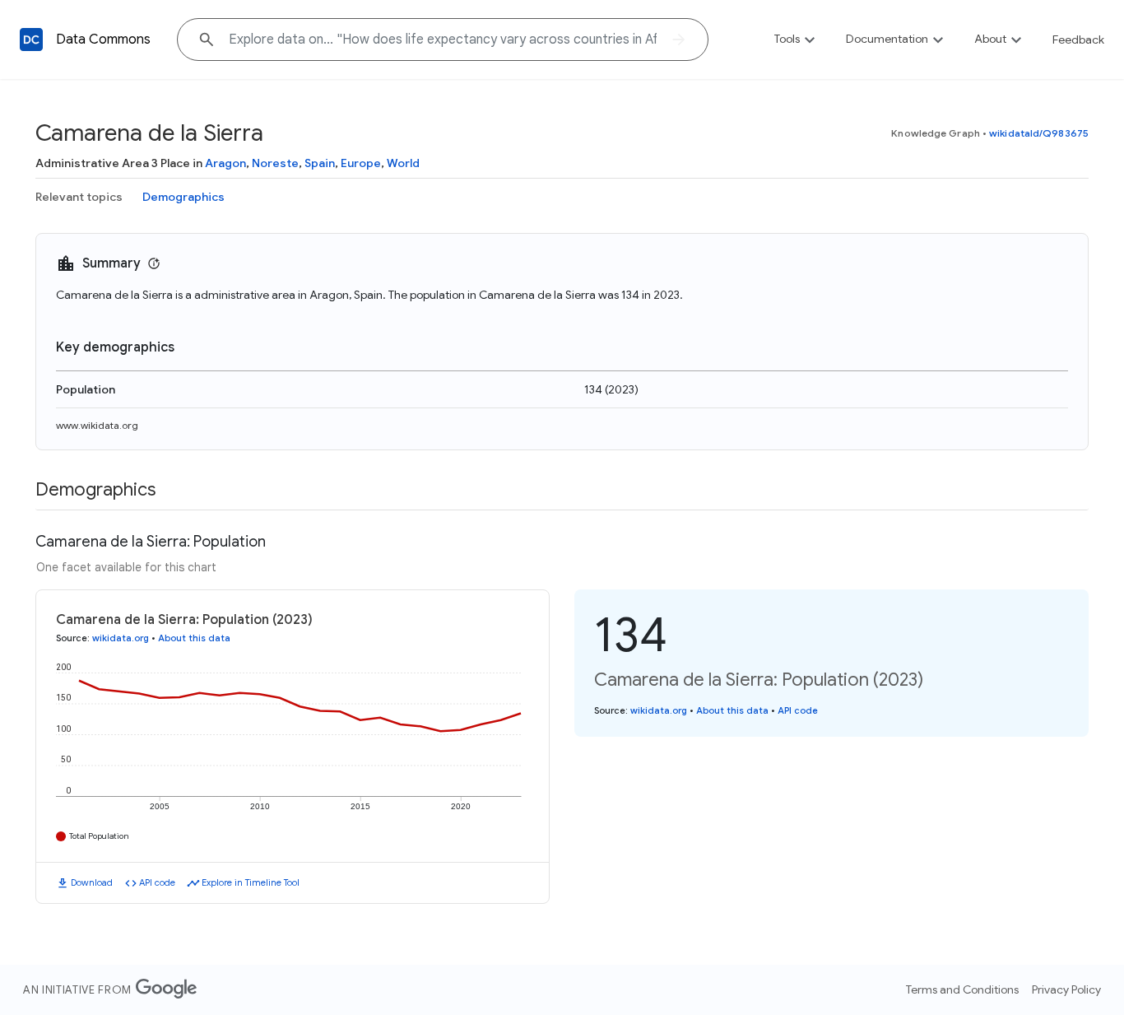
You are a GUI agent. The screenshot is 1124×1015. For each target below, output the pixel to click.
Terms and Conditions (962, 989)
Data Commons (103, 39)
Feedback (1078, 39)
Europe (361, 163)
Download (92, 882)
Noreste (275, 163)
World (403, 163)
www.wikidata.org (97, 425)
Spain (319, 163)
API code (157, 882)
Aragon (225, 163)
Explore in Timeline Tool (251, 882)
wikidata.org (120, 638)
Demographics (183, 196)
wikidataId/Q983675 (1039, 133)
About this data (194, 638)
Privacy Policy (1066, 989)
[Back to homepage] (31, 39)
